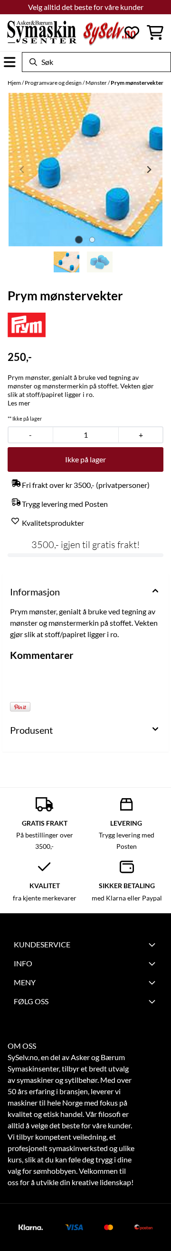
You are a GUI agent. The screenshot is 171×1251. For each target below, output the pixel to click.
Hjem (15, 82)
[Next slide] (148, 169)
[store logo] (71, 32)
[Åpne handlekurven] (155, 32)
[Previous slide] (22, 169)
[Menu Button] (9, 62)
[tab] (79, 239)
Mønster (97, 82)
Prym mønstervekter (137, 82)
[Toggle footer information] (153, 944)
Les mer (19, 403)
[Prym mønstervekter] (85, 169)
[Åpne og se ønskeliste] (132, 32)
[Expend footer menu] (153, 963)
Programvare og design (54, 82)
